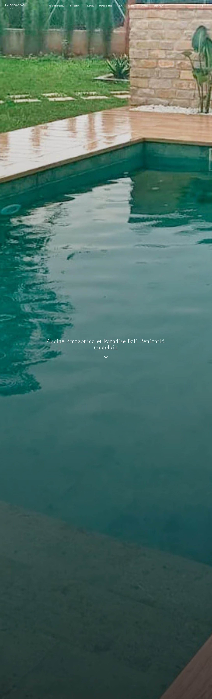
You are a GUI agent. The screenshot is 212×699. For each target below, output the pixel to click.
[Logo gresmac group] (14, 6)
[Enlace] (196, 6)
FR (202, 6)
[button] (65, 6)
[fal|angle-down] (106, 357)
